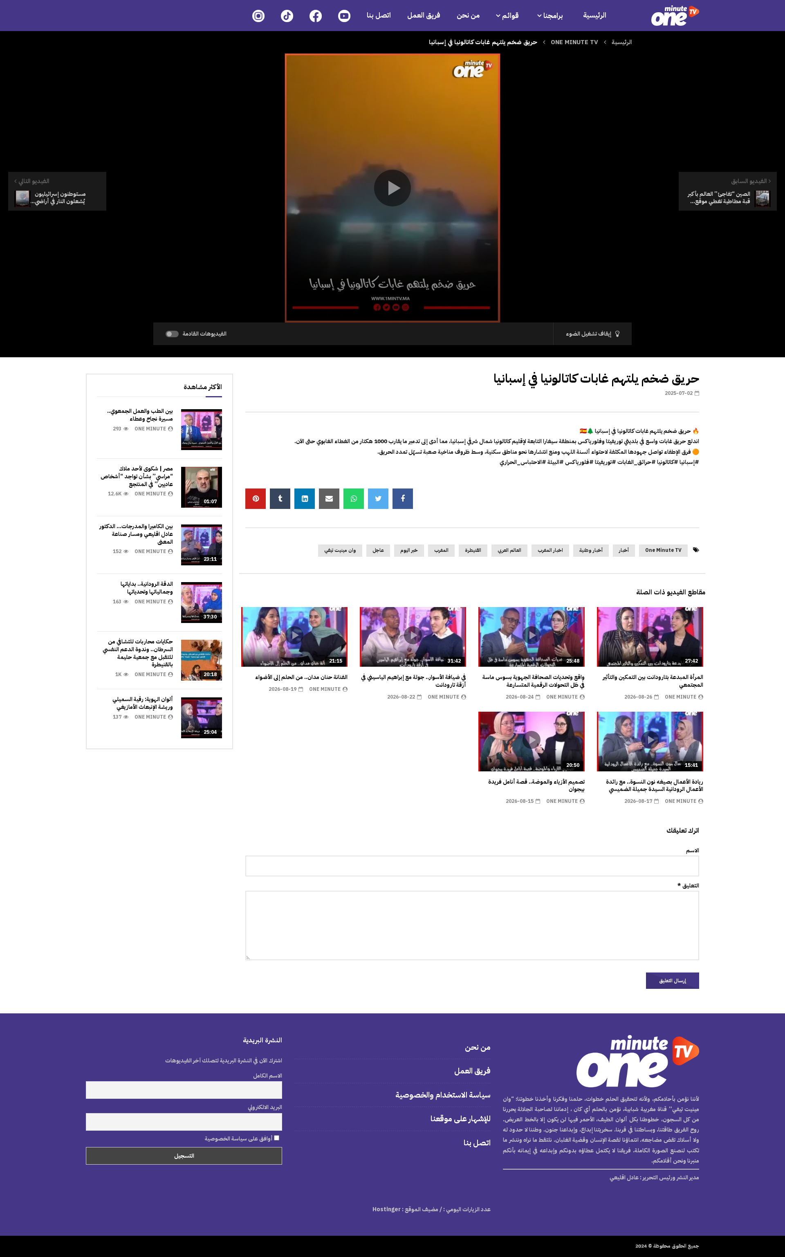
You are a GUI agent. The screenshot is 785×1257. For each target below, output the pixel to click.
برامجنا (554, 16)
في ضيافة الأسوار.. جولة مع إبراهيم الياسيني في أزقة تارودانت (413, 681)
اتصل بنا (379, 15)
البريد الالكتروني (265, 1107)
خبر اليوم (409, 550)
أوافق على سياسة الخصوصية (239, 1138)
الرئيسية (594, 15)
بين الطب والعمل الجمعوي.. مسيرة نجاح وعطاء (140, 415)
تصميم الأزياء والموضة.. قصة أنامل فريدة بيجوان (536, 786)
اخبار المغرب (550, 550)
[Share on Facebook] (402, 498)
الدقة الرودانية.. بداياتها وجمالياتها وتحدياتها (147, 588)
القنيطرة (473, 550)
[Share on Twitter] (378, 498)
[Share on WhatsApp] (353, 498)
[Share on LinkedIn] (304, 498)
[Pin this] (255, 498)
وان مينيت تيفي (340, 550)
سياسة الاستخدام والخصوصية (443, 1095)
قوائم (510, 16)
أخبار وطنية (591, 550)
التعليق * (688, 885)
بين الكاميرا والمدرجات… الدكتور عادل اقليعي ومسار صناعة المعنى (136, 534)
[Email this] (329, 498)
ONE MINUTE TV (574, 42)
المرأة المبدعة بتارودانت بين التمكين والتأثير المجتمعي (653, 681)
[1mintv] (675, 15)
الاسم (692, 850)
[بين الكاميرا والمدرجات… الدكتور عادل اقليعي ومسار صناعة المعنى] (201, 544)
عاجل (378, 550)
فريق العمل (423, 15)
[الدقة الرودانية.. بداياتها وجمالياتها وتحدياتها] (201, 602)
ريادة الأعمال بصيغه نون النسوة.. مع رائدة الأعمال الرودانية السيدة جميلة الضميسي (654, 786)
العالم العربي (509, 550)
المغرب (441, 550)
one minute (680, 697)
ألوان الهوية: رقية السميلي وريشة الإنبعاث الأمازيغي (142, 703)
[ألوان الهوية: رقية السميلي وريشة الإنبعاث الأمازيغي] (201, 717)
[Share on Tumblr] (280, 498)
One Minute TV (663, 550)
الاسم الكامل (267, 1075)
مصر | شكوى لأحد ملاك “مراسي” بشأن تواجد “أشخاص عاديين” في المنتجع (137, 476)
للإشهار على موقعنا (461, 1119)
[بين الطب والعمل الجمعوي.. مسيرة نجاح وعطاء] (201, 429)
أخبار (624, 550)
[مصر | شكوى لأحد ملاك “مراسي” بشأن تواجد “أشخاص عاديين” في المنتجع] (201, 487)
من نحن (468, 15)
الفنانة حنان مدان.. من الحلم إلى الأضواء (301, 677)
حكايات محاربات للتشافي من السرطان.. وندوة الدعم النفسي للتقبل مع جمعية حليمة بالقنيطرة (138, 653)
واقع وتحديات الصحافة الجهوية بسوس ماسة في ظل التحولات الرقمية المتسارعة (533, 681)
